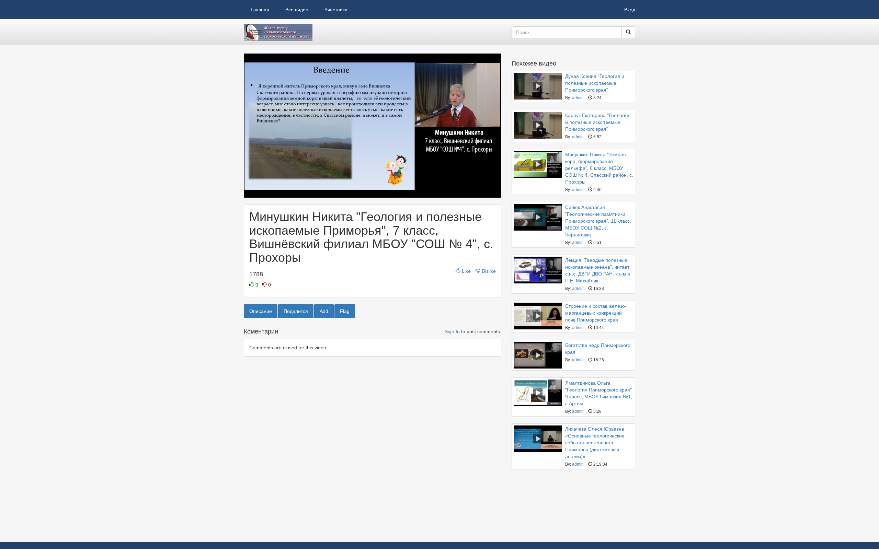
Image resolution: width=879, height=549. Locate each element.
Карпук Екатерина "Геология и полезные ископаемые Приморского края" (597, 122)
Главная (260, 9)
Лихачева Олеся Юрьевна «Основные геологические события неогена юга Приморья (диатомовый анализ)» (595, 442)
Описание (260, 311)
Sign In (452, 331)
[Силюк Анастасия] (538, 217)
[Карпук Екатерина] (538, 125)
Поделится (296, 311)
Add (324, 311)
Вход (629, 9)
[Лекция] (538, 270)
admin (578, 97)
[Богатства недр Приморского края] (538, 355)
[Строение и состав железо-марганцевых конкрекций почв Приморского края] (538, 316)
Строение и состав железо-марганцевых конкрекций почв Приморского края (596, 313)
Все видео (296, 9)
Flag (345, 311)
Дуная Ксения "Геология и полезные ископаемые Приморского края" (594, 83)
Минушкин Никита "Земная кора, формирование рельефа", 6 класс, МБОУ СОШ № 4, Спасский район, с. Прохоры (599, 168)
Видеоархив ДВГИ (278, 32)
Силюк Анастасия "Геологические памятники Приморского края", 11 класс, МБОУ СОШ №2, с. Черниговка (598, 221)
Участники (335, 9)
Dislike (488, 271)
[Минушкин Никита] (538, 164)
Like (466, 271)
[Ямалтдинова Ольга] (538, 392)
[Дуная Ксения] (538, 86)
